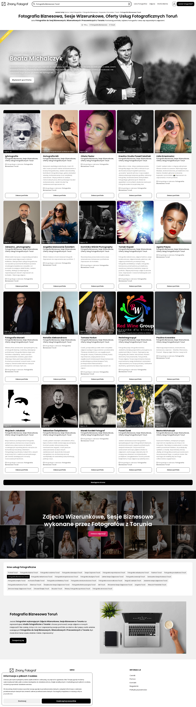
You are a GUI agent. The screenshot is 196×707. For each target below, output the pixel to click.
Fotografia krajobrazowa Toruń (66, 577)
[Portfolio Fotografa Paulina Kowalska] (173, 313)
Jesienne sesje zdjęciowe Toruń (155, 581)
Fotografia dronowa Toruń (102, 589)
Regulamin (134, 686)
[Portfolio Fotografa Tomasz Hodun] (97, 313)
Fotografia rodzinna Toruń (50, 573)
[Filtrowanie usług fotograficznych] (129, 4)
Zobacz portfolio (22, 195)
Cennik (132, 675)
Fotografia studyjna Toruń (90, 577)
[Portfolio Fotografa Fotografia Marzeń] (21, 313)
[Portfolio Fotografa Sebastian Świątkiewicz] (59, 406)
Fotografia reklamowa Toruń (41, 577)
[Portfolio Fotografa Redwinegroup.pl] (135, 313)
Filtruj (85, 25)
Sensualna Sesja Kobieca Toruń (159, 577)
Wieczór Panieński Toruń (157, 585)
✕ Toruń (112, 25)
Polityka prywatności (138, 690)
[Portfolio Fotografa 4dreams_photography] (21, 222)
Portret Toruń (13, 573)
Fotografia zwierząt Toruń (135, 577)
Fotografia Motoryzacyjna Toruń (84, 585)
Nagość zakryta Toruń (133, 581)
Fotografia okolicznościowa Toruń (83, 581)
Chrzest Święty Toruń (41, 589)
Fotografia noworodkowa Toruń (110, 581)
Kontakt (133, 682)
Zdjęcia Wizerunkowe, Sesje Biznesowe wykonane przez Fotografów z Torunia (98, 520)
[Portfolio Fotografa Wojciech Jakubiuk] (21, 406)
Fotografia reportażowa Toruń (114, 573)
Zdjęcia (152, 4)
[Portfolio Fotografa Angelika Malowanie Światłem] (59, 222)
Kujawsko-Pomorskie (106, 12)
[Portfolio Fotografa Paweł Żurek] (135, 406)
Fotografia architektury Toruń (57, 581)
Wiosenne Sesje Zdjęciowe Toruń (120, 585)
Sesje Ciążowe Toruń (92, 573)
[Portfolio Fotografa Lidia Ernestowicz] (173, 131)
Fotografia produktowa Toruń (175, 573)
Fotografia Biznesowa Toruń (18, 577)
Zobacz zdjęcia (97, 534)
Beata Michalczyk (36, 58)
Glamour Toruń (35, 585)
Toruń (117, 12)
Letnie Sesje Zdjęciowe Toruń (112, 577)
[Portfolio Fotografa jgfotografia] (21, 131)
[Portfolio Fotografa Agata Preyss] (173, 222)
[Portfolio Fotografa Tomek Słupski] (135, 222)
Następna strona (98, 482)
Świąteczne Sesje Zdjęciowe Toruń (56, 585)
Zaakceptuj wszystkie (66, 701)
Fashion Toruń (156, 573)
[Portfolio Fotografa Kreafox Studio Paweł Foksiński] (135, 131)
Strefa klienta (162, 4)
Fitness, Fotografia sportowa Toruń (77, 589)
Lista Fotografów (140, 4)
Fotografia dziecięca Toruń (72, 573)
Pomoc (133, 679)
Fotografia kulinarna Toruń (17, 585)
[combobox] (82, 4)
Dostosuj (22, 701)
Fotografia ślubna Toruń (29, 573)
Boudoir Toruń (57, 589)
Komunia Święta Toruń (36, 581)
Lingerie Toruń (140, 585)
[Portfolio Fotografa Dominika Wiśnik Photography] (97, 222)
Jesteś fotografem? (185, 4)
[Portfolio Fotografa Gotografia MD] (59, 131)
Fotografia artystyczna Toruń (138, 573)
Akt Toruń (101, 585)
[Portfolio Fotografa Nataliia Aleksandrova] (59, 313)
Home (67, 12)
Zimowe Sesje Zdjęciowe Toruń (19, 589)
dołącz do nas (35, 627)
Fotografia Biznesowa (90, 12)
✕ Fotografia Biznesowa (98, 25)
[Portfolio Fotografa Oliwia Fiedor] (97, 131)
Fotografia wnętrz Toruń (16, 581)
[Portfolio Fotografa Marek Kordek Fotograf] (97, 406)
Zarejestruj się (18, 640)
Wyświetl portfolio (22, 80)
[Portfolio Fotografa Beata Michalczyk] (173, 406)
